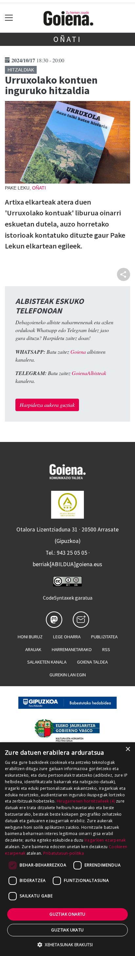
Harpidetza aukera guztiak (47, 404)
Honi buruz (30, 637)
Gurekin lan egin (67, 675)
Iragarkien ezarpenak (105, 840)
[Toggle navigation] (9, 18)
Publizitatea (104, 637)
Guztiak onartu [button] (67, 914)
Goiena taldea (92, 662)
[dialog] (67, 849)
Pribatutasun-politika (63, 853)
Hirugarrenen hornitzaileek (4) (86, 801)
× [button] (127, 749)
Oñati (67, 39)
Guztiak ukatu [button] (67, 930)
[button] (67, 944)
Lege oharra (67, 637)
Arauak (33, 649)
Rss (106, 649)
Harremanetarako (72, 649)
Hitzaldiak (21, 69)
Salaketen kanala (47, 662)
